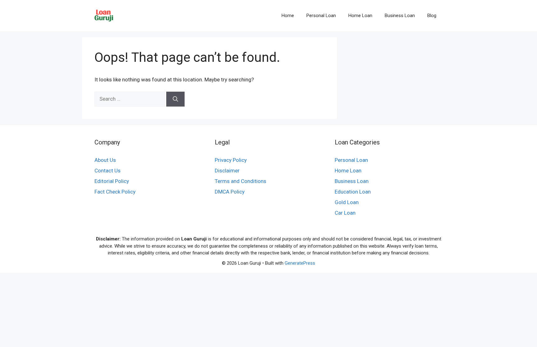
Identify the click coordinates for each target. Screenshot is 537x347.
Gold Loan (347, 202)
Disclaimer (227, 170)
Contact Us (107, 170)
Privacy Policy (231, 160)
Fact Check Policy (114, 192)
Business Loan (400, 15)
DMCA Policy (230, 192)
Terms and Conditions (240, 181)
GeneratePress (300, 263)
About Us (105, 160)
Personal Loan (321, 15)
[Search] (175, 99)
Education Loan (353, 192)
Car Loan (345, 213)
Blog (431, 15)
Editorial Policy (111, 181)
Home (288, 15)
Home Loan (360, 15)
